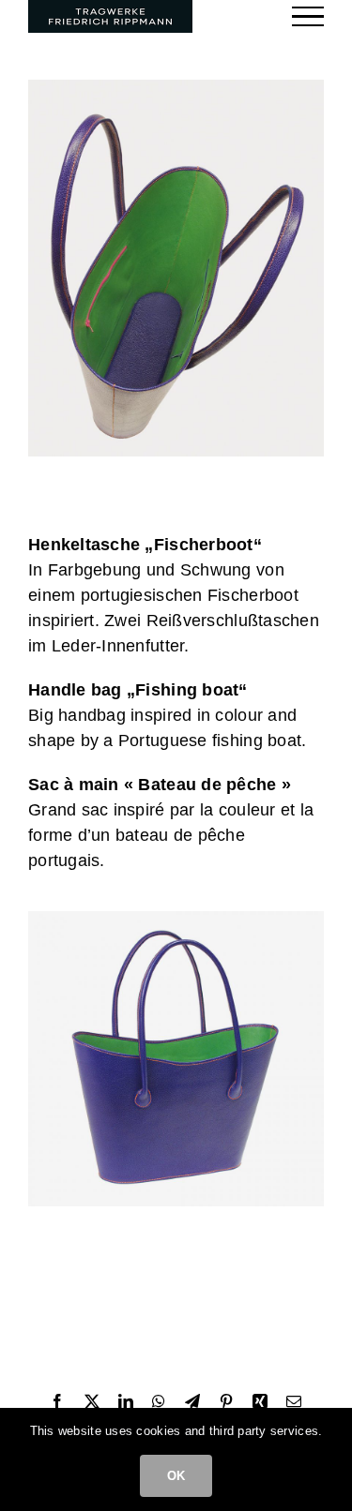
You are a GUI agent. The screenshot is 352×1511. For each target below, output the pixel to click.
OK (176, 1476)
